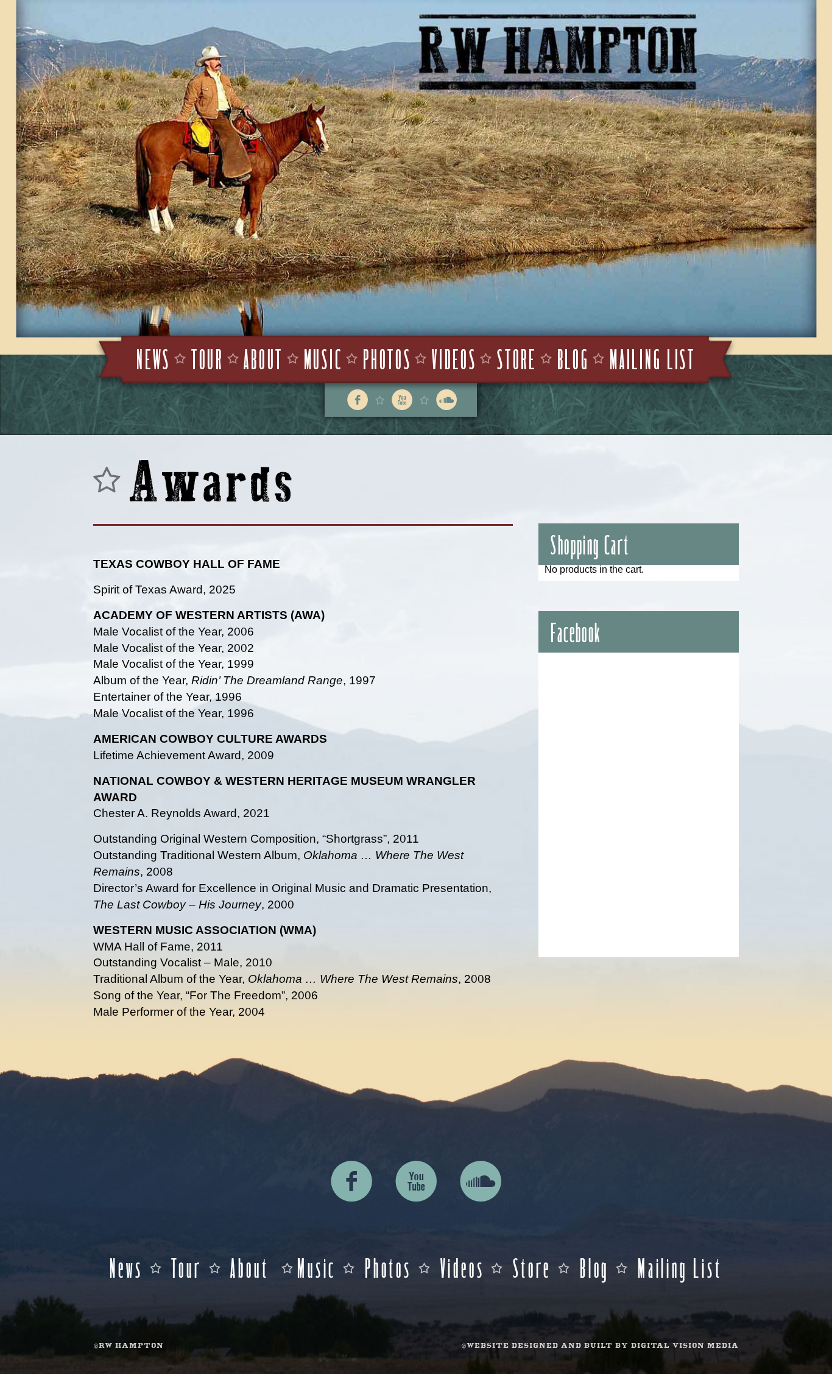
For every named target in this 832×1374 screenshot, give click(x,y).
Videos (454, 358)
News (153, 358)
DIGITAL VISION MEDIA (685, 1346)
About (263, 358)
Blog (573, 358)
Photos (387, 358)
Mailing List (653, 358)
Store (517, 358)
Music (323, 358)
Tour (207, 358)
